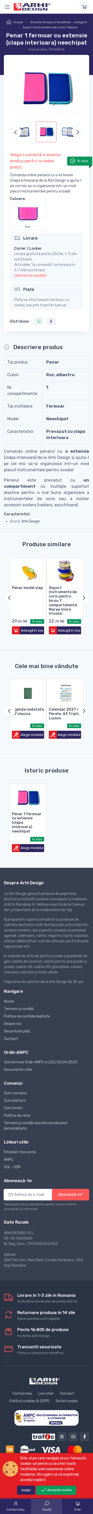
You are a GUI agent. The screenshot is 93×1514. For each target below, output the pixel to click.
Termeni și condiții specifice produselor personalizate (36, 1126)
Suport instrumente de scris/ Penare (50, 27)
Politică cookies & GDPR (29, 1401)
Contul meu (22, 1393)
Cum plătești (15, 1100)
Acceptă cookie (59, 1490)
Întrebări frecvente (20, 1152)
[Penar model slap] (28, 571)
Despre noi (12, 1024)
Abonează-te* (70, 1194)
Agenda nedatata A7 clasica (28, 711)
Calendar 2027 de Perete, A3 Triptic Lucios (65, 713)
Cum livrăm (13, 1108)
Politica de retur (17, 1115)
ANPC (8, 1159)
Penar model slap (27, 588)
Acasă (18, 22)
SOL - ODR (12, 1167)
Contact (11, 1039)
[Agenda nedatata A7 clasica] (28, 692)
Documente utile (18, 1069)
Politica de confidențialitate (27, 1016)
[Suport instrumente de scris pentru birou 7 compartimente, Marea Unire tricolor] (65, 571)
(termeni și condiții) (30, 275)
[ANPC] (46, 1417)
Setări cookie (67, 1401)
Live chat (46, 1393)
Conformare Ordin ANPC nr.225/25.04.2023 (40, 1062)
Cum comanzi (15, 1093)
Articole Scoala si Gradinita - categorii (58, 22)
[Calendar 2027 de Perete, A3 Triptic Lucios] (65, 692)
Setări (26, 1490)
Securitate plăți (17, 1031)
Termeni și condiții (19, 1009)
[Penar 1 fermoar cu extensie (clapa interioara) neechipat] (28, 797)
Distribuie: (19, 321)
